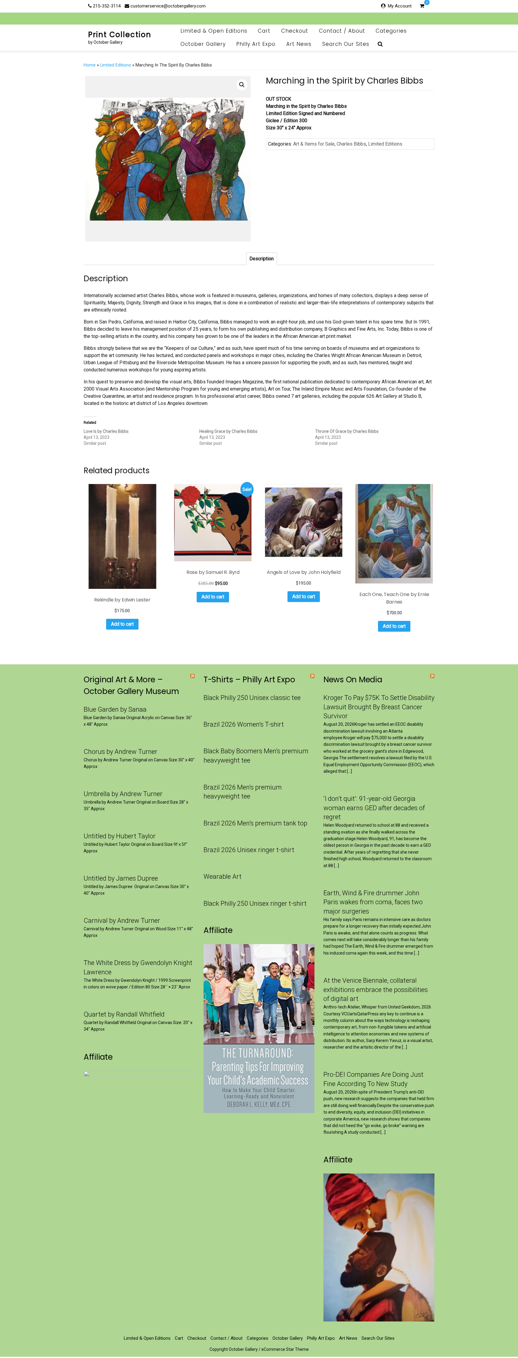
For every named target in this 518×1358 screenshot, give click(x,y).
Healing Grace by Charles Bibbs (228, 431)
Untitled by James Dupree (121, 878)
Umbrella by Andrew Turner (123, 794)
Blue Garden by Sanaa (115, 709)
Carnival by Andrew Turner (122, 920)
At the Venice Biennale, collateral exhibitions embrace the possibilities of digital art (375, 990)
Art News (298, 44)
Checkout (294, 30)
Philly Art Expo (255, 44)
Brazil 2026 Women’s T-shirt (244, 724)
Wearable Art (223, 876)
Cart (264, 30)
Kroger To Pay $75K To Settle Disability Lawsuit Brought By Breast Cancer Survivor (378, 707)
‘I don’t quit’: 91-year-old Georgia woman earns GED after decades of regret (374, 808)
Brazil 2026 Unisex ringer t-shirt (249, 850)
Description (261, 258)
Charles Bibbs (351, 144)
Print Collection (119, 35)
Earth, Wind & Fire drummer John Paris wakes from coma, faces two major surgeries (373, 902)
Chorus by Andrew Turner (120, 751)
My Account (400, 6)
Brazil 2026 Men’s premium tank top (255, 823)
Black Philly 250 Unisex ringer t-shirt (255, 903)
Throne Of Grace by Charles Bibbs (347, 431)
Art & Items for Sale (314, 144)
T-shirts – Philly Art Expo (249, 679)
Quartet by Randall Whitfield (124, 1014)
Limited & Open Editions (213, 30)
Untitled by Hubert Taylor (120, 836)
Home (90, 65)
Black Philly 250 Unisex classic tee (252, 697)
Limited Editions (115, 65)
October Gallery (203, 44)
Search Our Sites (345, 44)
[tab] (261, 258)
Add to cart (122, 624)
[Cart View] (422, 6)
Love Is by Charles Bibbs (107, 431)
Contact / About (342, 30)
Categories (391, 30)
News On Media (352, 679)
